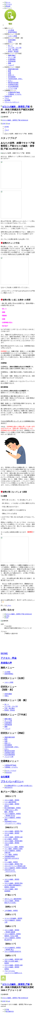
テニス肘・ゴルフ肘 (14, 47)
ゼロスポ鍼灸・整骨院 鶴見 (13, 841)
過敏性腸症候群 (13, 69)
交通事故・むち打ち (14, 94)
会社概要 (7, 100)
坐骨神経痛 (12, 61)
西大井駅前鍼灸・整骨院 (12, 808)
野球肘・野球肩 (13, 51)
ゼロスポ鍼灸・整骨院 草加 (13, 883)
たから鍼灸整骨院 (10, 802)
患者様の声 (8, 96)
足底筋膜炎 (12, 59)
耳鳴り (10, 42)
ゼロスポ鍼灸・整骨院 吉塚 (13, 965)
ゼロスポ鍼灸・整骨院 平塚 (13, 864)
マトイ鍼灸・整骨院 (11, 854)
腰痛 (9, 63)
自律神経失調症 (13, 84)
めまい (10, 81)
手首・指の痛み (13, 49)
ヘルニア (11, 65)
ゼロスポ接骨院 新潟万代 (12, 951)
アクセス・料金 (9, 658)
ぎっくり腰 (12, 57)
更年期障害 (12, 77)
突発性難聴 (12, 40)
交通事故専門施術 (14, 92)
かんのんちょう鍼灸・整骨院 (14, 847)
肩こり (10, 45)
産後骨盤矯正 (12, 32)
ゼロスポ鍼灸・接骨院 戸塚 (13, 831)
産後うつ (11, 75)
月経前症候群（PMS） (15, 79)
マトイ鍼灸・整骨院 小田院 (13, 849)
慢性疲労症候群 (13, 82)
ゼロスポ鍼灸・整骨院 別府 (13, 959)
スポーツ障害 (12, 36)
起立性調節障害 (13, 86)
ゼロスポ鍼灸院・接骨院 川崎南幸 (15, 868)
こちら (9, 605)
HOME (6, 126)
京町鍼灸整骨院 (9, 856)
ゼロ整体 (11, 30)
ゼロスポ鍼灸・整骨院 (11, 800)
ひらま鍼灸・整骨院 (11, 862)
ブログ (6, 98)
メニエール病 (12, 88)
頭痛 (9, 73)
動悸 (9, 71)
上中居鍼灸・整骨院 (11, 910)
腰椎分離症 (12, 55)
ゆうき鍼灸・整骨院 (11, 839)
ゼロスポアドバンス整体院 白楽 (14, 866)
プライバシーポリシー (11, 102)
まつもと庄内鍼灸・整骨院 (13, 918)
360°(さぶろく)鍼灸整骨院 (12, 899)
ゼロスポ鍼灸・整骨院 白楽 (13, 837)
